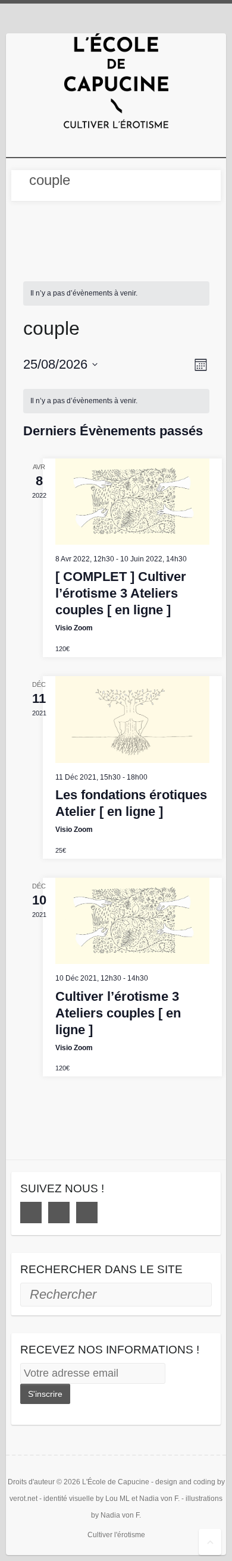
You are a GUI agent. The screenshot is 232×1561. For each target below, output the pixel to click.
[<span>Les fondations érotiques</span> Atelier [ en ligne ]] (132, 719)
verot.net (23, 1498)
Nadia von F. (159, 1498)
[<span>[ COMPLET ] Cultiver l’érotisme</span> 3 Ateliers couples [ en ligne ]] (132, 501)
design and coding (185, 1482)
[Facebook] (31, 1212)
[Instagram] (59, 1212)
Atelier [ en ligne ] (131, 803)
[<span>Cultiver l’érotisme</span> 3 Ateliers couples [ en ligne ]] (132, 921)
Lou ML (117, 1498)
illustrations (204, 1498)
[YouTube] (87, 1212)
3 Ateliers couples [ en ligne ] (120, 593)
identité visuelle (68, 1498)
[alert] (116, 293)
